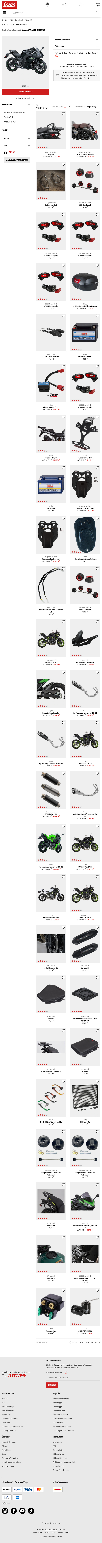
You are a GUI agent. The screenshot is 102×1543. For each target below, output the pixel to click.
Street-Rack (51, 1225)
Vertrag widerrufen (9, 1431)
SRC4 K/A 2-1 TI (85, 917)
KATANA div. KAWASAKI (51, 357)
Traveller (51, 1019)
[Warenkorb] (97, 5)
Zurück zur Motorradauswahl (15, 24)
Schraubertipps (59, 1411)
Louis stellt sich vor (9, 1442)
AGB (54, 1446)
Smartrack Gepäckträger (85, 508)
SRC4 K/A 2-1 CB (51, 814)
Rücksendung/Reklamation (12, 1427)
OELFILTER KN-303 (85, 1331)
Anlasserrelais (51, 1331)
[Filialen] (47, 5)
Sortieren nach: (80, 107)
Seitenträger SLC (51, 205)
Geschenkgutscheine (10, 1419)
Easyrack (51, 154)
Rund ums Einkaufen (10, 1458)
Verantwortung (8, 1466)
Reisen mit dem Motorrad (62, 1419)
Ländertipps (57, 1407)
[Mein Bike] (63, 5)
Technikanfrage (8, 1407)
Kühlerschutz (85, 1122)
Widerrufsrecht (58, 1454)
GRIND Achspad (85, 205)
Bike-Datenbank (8, 1411)
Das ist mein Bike (25, 92)
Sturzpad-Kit (85, 968)
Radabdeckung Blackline (85, 662)
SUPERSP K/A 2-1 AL (85, 764)
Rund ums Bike (58, 1423)
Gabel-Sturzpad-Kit (51, 968)
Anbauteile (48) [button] (10, 122)
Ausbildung (6, 1450)
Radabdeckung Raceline (50, 713)
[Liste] (69, 106)
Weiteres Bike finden (23, 98)
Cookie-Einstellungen (61, 1470)
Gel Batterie (51, 508)
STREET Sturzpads (51, 256)
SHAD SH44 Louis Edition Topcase (85, 306)
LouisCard (6, 1423)
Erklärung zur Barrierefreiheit (64, 1462)
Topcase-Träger (51, 458)
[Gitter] (65, 106)
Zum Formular (85, 78)
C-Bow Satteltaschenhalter (85, 154)
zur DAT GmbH (89, 67)
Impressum (57, 1442)
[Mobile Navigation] (4, 12)
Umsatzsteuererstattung (11, 1462)
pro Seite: (54, 107)
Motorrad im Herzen (60, 1415)
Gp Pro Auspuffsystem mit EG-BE (85, 713)
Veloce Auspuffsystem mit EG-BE (51, 867)
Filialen (4, 1446)
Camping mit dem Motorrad (63, 1431)
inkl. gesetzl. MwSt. (51, 1530)
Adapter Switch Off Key (51, 407)
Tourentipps (57, 1403)
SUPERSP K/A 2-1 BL (85, 867)
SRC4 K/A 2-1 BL (51, 662)
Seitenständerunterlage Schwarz (85, 559)
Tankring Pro (51, 1278)
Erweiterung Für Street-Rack (51, 1071)
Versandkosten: (38, 1532)
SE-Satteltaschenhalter (51, 917)
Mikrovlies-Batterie (85, 357)
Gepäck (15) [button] (8, 117)
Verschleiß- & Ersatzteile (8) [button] (14, 112)
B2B (3, 1403)
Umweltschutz (58, 1466)
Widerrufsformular (60, 1458)
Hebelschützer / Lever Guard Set (51, 1122)
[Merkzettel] (80, 5)
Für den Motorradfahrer (62, 1427)
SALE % (12, 152)
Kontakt (5, 1399)
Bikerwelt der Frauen (61, 1399)
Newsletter (6, 1415)
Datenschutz (58, 1450)
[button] (97, 13)
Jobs (4, 1454)
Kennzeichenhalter (85, 458)
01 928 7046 (16, 1375)
